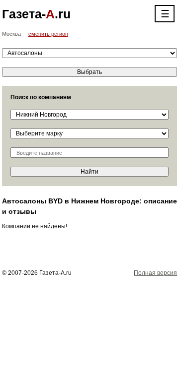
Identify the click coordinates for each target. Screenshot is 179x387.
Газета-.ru (36, 14)
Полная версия (155, 272)
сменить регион (48, 34)
